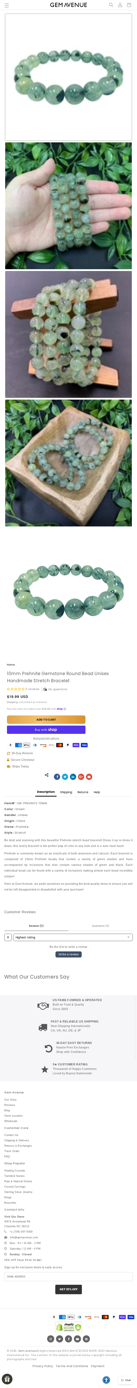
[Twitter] (59, 1338)
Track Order (12, 1151)
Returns (82, 792)
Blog (7, 1110)
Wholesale (10, 1121)
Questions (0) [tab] (100, 926)
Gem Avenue (27, 1351)
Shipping (12, 702)
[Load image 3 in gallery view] (68, 334)
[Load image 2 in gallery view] (68, 205)
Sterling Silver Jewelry (18, 1191)
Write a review (69, 954)
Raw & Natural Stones (18, 1181)
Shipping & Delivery (16, 1140)
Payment (98, 1366)
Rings (8, 1197)
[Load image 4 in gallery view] (68, 463)
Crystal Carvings (15, 1186)
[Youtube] (77, 1338)
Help (97, 792)
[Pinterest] (86, 1338)
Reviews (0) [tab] (36, 926)
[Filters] (8, 937)
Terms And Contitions (72, 1366)
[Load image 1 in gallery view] (68, 77)
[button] (6, 5)
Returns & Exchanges (18, 1145)
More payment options (46, 738)
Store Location (13, 1115)
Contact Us (11, 1134)
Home (11, 664)
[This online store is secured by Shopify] (68, 1327)
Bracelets (10, 1202)
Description (46, 792)
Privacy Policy (42, 1366)
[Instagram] (50, 1338)
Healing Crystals (14, 1170)
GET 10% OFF (69, 1289)
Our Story (10, 1099)
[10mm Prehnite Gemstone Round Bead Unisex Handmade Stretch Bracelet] (57, 777)
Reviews (9, 1104)
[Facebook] (68, 1338)
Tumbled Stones (14, 1175)
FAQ (7, 1156)
